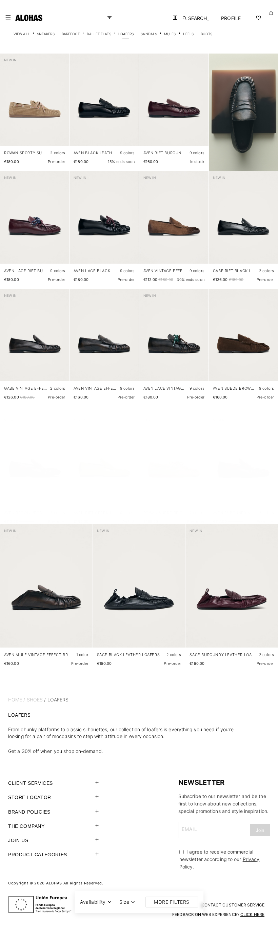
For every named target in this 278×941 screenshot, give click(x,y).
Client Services (30, 783)
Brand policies (29, 812)
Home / (16, 699)
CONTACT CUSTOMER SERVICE (232, 904)
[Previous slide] (8, 105)
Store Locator (29, 797)
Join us (18, 840)
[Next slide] (60, 105)
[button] (8, 17)
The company (26, 826)
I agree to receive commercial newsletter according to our (219, 859)
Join (260, 830)
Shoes (35, 699)
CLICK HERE (252, 914)
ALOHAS (54, 883)
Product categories (37, 854)
